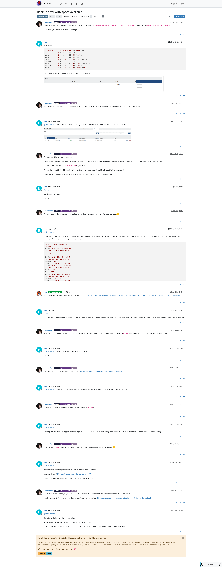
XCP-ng (47, 3)
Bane (45, 42)
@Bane (67, 292)
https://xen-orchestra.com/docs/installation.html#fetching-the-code (123, 498)
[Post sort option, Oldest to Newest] (170, 16)
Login (49, 553)
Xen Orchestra (43, 16)
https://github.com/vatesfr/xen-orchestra (73, 474)
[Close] (183, 538)
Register (42, 553)
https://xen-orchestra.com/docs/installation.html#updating (102, 371)
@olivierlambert (55, 121)
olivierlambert (48, 22)
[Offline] (40, 24)
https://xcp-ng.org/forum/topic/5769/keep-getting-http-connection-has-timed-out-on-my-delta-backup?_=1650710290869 (133, 295)
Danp (45, 292)
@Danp (52, 310)
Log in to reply (179, 16)
